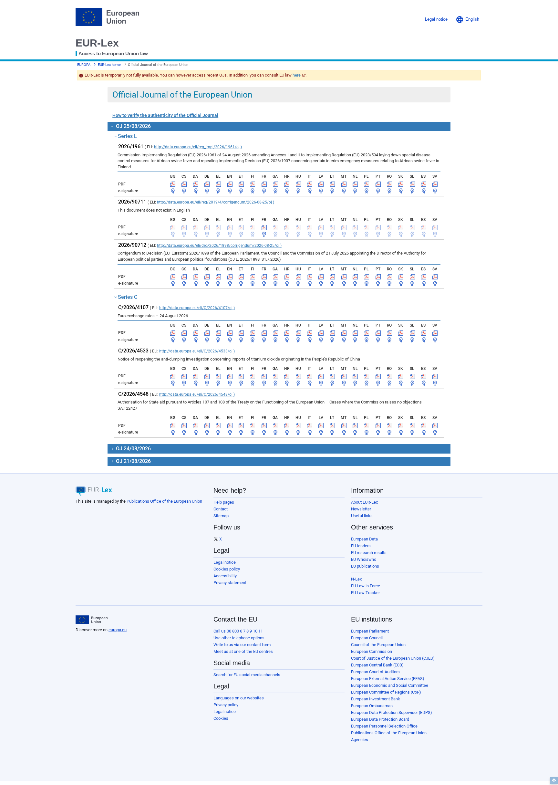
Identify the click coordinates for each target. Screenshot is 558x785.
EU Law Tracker (365, 592)
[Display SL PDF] (412, 184)
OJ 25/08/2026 (133, 126)
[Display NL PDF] (355, 184)
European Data (364, 539)
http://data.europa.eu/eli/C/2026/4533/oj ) (197, 351)
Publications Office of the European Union (164, 501)
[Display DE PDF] (207, 184)
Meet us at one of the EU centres (243, 651)
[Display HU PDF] (298, 184)
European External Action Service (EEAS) (387, 678)
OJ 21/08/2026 (133, 461)
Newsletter (361, 509)
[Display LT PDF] (332, 184)
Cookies (220, 718)
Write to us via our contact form (242, 644)
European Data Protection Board (380, 719)
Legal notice (224, 562)
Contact (220, 509)
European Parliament (370, 631)
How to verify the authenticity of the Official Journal (165, 115)
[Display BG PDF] (172, 184)
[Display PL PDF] (366, 184)
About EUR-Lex (364, 502)
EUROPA (83, 65)
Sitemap (221, 515)
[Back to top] (554, 780)
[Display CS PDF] (184, 184)
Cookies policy (226, 569)
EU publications (365, 566)
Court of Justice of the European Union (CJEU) (393, 658)
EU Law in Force (365, 585)
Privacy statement (229, 582)
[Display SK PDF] (400, 184)
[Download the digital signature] (173, 191)
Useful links (362, 515)
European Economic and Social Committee (389, 685)
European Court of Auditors (375, 671)
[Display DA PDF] (195, 184)
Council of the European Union (378, 644)
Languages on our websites (238, 698)
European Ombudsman (372, 705)
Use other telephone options (238, 637)
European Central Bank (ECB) (377, 665)
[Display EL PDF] (218, 184)
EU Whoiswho (363, 559)
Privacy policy (225, 704)
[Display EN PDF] (229, 184)
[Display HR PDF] (286, 184)
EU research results (369, 552)
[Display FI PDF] (252, 184)
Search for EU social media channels (246, 674)
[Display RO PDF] (389, 184)
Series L (127, 136)
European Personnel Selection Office (384, 726)
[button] (467, 19)
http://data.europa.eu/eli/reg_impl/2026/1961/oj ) (198, 147)
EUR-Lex (97, 43)
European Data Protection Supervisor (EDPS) (391, 712)
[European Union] (92, 619)
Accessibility (225, 575)
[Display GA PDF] (275, 184)
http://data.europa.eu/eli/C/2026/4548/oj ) (197, 394)
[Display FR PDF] (264, 184)
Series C (127, 297)
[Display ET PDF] (241, 184)
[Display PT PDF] (378, 184)
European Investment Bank (375, 698)
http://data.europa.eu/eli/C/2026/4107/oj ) (197, 308)
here (297, 75)
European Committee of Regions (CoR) (386, 692)
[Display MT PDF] (343, 184)
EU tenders (361, 545)
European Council (367, 637)
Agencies (359, 739)
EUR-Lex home (109, 65)
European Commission (371, 651)
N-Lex (356, 579)
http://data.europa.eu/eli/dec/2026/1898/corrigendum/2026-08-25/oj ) (219, 245)
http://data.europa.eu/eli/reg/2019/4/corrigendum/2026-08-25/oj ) (215, 202)
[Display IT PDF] (309, 184)
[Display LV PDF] (321, 184)
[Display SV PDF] (435, 184)
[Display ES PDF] (423, 184)
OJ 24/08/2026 (133, 448)
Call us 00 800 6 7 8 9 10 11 (238, 631)
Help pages (223, 502)
